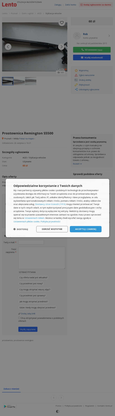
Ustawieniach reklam (34, 218)
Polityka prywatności (50, 221)
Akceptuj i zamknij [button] (85, 229)
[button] (20, 229)
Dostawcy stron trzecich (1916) (50, 204)
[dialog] (57, 208)
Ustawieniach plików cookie (26, 221)
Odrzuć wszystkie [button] (52, 229)
